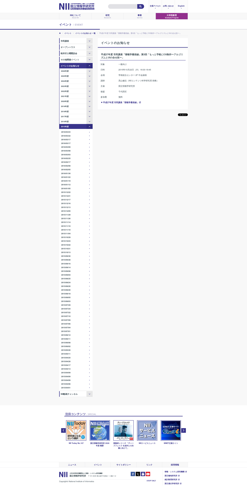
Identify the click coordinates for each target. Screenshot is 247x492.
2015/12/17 (65, 199)
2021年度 (65, 96)
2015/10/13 (65, 252)
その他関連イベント (70, 59)
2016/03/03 (65, 154)
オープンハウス (68, 47)
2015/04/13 (65, 368)
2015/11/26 (65, 218)
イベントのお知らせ (70, 65)
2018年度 (65, 111)
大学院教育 (172, 16)
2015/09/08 (65, 271)
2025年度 (65, 76)
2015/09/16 (65, 263)
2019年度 (65, 106)
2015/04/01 (65, 387)
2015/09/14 (65, 267)
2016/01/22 (65, 177)
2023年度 (65, 86)
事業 (139, 16)
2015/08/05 (65, 297)
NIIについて (75, 16)
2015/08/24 (65, 282)
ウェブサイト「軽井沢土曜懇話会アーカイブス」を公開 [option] (173, 445)
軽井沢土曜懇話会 (69, 53)
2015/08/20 (65, 286)
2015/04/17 (65, 365)
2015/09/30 (65, 256)
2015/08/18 (65, 293)
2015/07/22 (65, 312)
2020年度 (65, 101)
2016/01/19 (65, 180)
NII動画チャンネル (69, 393)
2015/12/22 (65, 192)
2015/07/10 (65, 316)
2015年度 (65, 126)
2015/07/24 (65, 308)
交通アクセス (155, 6)
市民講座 (65, 40)
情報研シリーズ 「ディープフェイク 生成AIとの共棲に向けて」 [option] (101, 445)
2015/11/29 (65, 214)
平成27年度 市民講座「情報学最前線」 (121, 102)
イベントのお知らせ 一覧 (85, 33)
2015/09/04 (65, 274)
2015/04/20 (65, 361)
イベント (68, 33)
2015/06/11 (65, 338)
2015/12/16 (65, 203)
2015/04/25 (65, 357)
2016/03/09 (65, 147)
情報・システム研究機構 (174, 471)
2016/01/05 (65, 188)
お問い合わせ (168, 6)
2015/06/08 (65, 342)
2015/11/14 (65, 222)
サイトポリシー (123, 464)
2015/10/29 (65, 237)
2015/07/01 (65, 331)
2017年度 (65, 116)
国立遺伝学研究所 (172, 483)
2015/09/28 (65, 259)
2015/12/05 (65, 211)
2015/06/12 (65, 335)
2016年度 (65, 121)
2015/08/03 (65, 301)
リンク (149, 464)
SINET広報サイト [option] (149, 443)
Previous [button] (63, 430)
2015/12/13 (65, 207)
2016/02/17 (65, 162)
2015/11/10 (65, 226)
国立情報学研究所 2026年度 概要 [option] (77, 444)
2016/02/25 (65, 158)
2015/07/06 (65, 323)
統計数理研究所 (171, 479)
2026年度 (65, 71)
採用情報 (175, 464)
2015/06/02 (65, 346)
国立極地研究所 (171, 475)
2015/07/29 (65, 305)
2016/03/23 (65, 132)
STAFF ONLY (151, 481)
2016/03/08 (65, 150)
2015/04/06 (65, 384)
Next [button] (183, 430)
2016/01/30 (65, 173)
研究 (107, 16)
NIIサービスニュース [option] (125, 443)
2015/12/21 (65, 196)
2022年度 (65, 91)
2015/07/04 (65, 327)
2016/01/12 (65, 184)
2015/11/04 (65, 233)
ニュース (72, 464)
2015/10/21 (65, 248)
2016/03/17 (65, 139)
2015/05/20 (65, 350)
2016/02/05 (65, 169)
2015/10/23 (65, 241)
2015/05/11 (65, 353)
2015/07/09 (65, 320)
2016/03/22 (65, 135)
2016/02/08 (65, 165)
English (181, 6)
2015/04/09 (65, 372)
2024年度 (65, 81)
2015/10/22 (65, 244)
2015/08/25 (65, 278)
